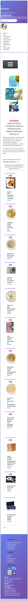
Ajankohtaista (11, 549)
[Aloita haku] (19, 21)
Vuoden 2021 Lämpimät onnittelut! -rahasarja (10, 195)
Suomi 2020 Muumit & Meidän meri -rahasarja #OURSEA (10, 422)
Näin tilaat (6, 49)
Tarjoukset (6, 43)
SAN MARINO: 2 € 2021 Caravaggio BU (10, 339)
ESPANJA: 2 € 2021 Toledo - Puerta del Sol (10, 226)
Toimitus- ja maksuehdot (14, 542)
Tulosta (4, 527)
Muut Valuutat (7, 40)
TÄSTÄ (17, 162)
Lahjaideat (6, 41)
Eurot (4, 35)
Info (4, 46)
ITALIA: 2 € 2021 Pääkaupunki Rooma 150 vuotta (11, 309)
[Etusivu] (2, 4)
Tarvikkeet (6, 38)
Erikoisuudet (6, 36)
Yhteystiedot (6, 48)
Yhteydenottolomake (10, 592)
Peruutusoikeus (11, 544)
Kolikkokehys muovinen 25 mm (11, 487)
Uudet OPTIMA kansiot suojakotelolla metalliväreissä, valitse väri (12, 460)
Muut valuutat (11, 558)
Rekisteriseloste (11, 546)
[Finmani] (4, 29)
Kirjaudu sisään (6, 15)
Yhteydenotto (7, 44)
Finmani (5, 8)
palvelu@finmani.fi (9, 588)
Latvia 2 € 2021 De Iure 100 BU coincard (10, 280)
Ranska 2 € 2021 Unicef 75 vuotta (10, 255)
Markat (5, 33)
